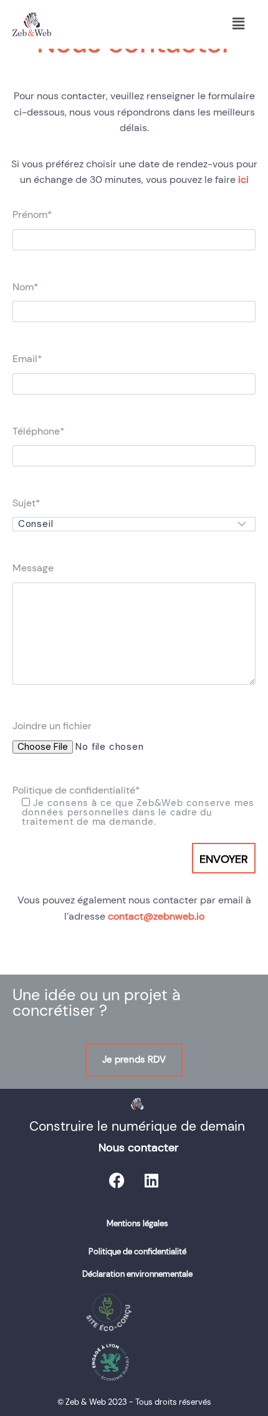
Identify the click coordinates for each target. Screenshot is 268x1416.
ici (243, 179)
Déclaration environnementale (137, 1274)
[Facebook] (117, 1180)
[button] (238, 24)
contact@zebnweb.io (156, 916)
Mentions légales (137, 1223)
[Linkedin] (151, 1180)
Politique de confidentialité (137, 1251)
